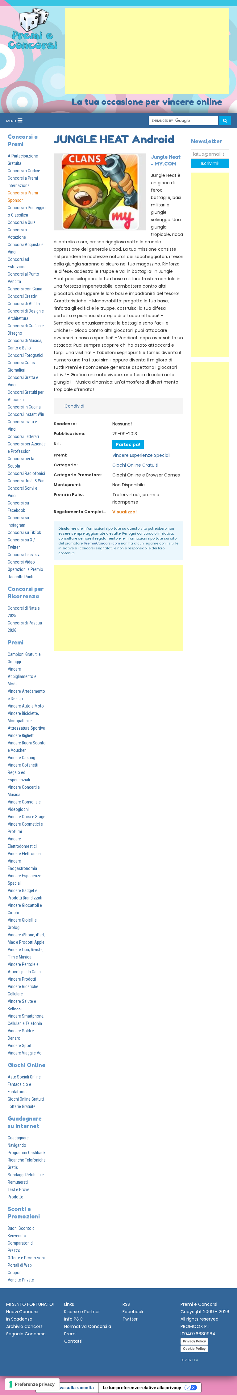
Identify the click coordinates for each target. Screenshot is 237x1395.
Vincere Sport (19, 1045)
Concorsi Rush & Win (26, 480)
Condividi (74, 406)
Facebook (133, 1312)
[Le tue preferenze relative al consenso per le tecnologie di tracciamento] (32, 1384)
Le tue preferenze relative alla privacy (142, 1387)
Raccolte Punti (20, 576)
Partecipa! (128, 444)
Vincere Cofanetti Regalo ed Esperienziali (23, 772)
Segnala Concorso (26, 1334)
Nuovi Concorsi (22, 1312)
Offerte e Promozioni (26, 1257)
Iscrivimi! (210, 163)
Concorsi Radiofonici (26, 473)
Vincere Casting (21, 757)
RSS (126, 1304)
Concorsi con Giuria (25, 288)
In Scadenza (19, 1319)
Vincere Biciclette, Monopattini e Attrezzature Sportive (26, 721)
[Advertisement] (147, 51)
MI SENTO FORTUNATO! (30, 1304)
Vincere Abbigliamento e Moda (22, 676)
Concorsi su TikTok (24, 532)
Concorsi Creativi (23, 296)
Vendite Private (21, 1279)
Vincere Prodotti (22, 979)
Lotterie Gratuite (21, 1106)
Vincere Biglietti (21, 735)
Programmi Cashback (26, 1152)
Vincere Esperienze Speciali (141, 455)
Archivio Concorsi (25, 1326)
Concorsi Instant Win (26, 414)
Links (69, 1304)
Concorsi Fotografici (25, 355)
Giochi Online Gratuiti (26, 1099)
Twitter (130, 1319)
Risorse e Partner (82, 1312)
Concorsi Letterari (23, 436)
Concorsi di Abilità (24, 303)
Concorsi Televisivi (24, 554)
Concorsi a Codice (24, 170)
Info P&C (73, 1319)
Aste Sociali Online (24, 1076)
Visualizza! (124, 512)
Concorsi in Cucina (24, 407)
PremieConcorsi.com (102, 543)
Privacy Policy (194, 1341)
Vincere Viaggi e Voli (26, 1052)
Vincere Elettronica (24, 853)
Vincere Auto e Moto (26, 705)
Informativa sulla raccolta (67, 1387)
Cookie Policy (194, 1348)
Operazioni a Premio (25, 569)
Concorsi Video (21, 562)
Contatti (73, 1341)
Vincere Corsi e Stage (26, 816)
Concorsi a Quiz (21, 222)
